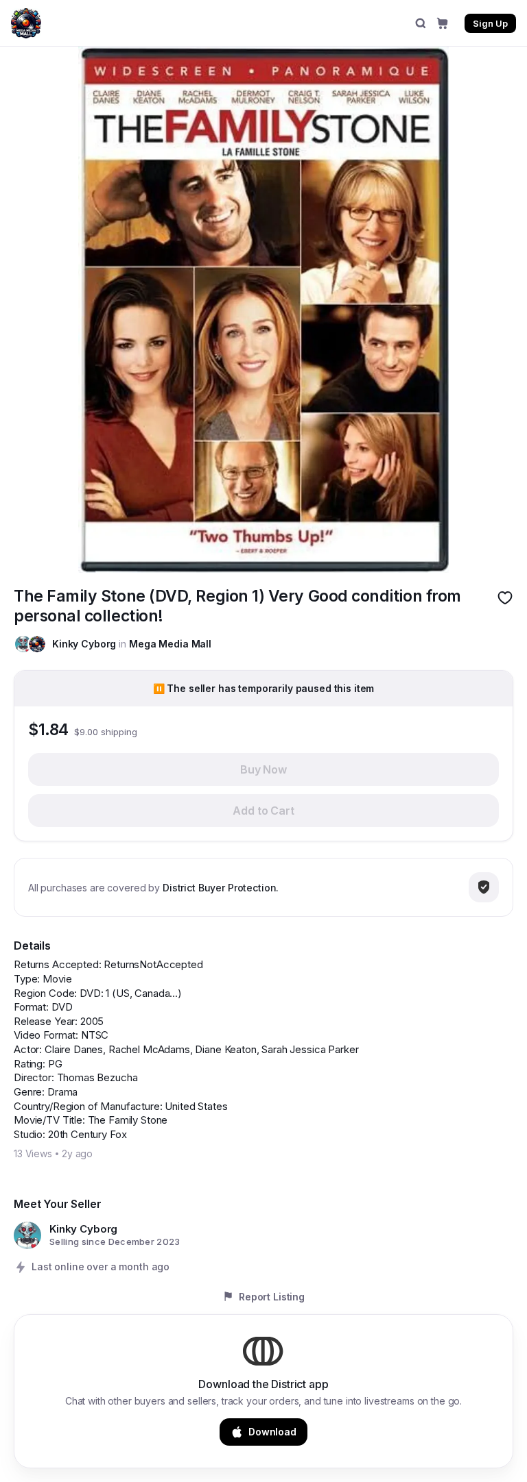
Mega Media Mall (170, 644)
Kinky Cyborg (84, 644)
